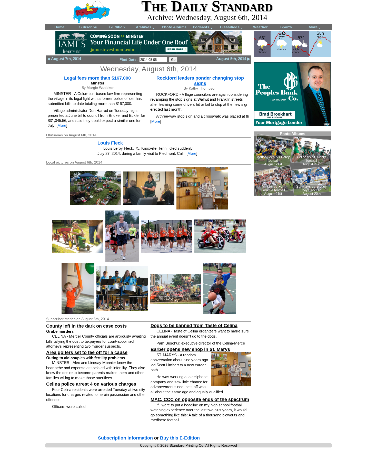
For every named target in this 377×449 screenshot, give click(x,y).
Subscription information (125, 438)
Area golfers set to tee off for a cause (86, 352)
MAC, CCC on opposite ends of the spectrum (200, 399)
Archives (145, 27)
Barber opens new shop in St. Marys (190, 349)
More (315, 27)
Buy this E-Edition (180, 438)
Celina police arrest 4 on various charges (91, 384)
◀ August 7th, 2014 (64, 58)
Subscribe (88, 27)
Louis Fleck (110, 143)
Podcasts (203, 27)
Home (59, 27)
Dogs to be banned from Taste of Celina (194, 325)
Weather (260, 27)
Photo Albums (174, 27)
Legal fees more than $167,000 (97, 78)
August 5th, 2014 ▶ (233, 58)
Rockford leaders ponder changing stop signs (200, 80)
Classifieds (231, 27)
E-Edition (117, 27)
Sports (286, 27)
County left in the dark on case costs (86, 326)
